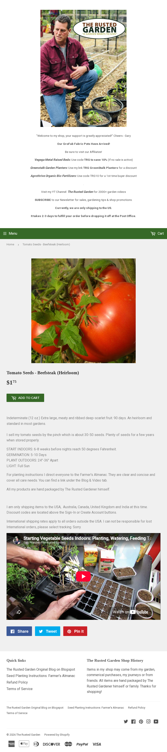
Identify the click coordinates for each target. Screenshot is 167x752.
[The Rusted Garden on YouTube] (156, 722)
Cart (160, 233)
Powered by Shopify (57, 734)
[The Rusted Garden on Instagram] (148, 722)
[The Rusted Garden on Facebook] (133, 722)
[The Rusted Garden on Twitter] (126, 722)
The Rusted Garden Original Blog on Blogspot (41, 669)
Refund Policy (17, 682)
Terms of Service (20, 689)
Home (10, 244)
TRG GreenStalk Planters (100, 167)
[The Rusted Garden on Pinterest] (141, 722)
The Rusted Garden (28, 734)
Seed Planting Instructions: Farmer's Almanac (41, 676)
